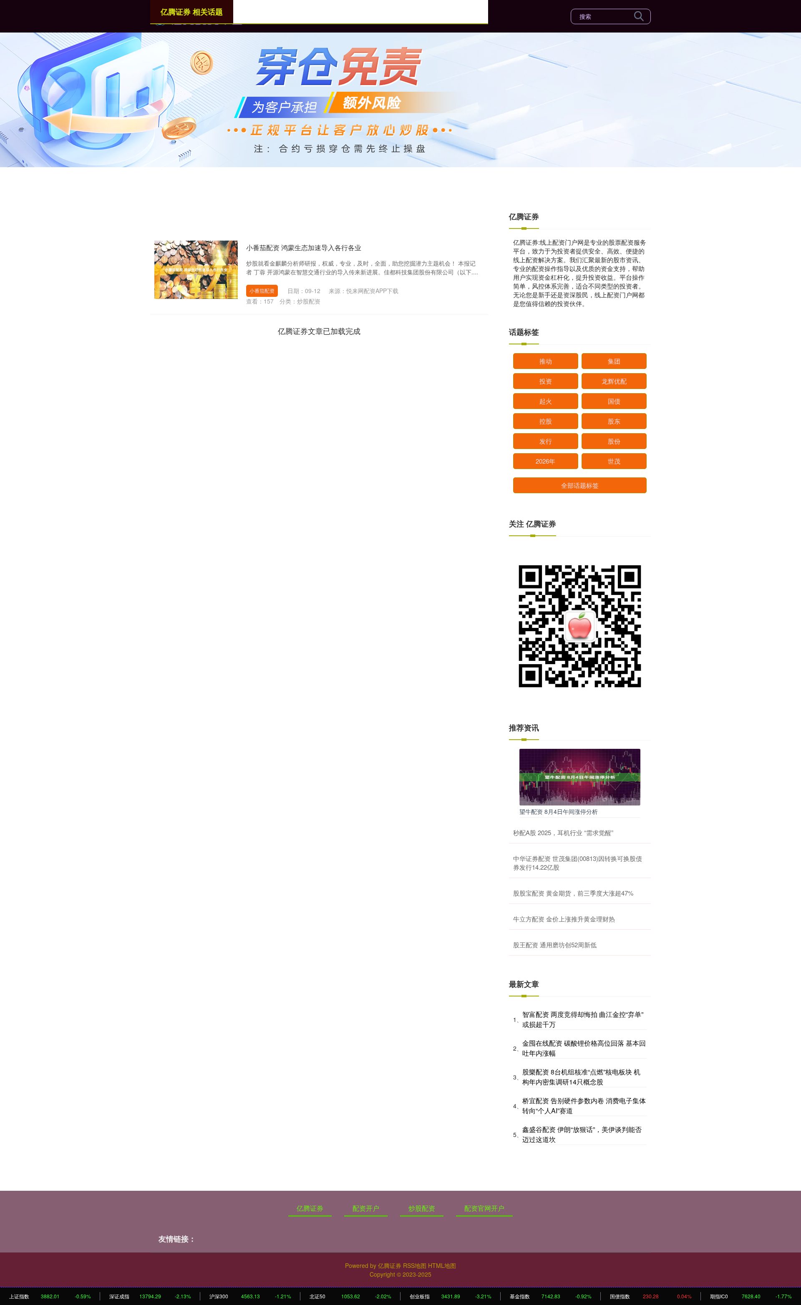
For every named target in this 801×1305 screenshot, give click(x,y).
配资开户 (366, 1208)
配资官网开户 (484, 1208)
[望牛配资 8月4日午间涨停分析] (579, 776)
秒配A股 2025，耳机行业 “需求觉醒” (563, 832)
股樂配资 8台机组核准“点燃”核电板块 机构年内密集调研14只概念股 (581, 1077)
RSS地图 (414, 1265)
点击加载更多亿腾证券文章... (319, 330)
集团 (614, 360)
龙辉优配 (614, 380)
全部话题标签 (580, 485)
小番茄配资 (262, 290)
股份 (614, 441)
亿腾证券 (310, 1208)
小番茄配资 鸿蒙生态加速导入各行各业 (303, 247)
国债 (614, 401)
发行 (545, 441)
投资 (545, 380)
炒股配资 (421, 1208)
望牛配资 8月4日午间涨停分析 (558, 811)
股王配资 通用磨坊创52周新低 (555, 944)
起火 (545, 401)
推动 (545, 360)
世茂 (614, 461)
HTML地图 (442, 1265)
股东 (614, 421)
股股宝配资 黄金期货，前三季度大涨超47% (573, 892)
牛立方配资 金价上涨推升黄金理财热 (564, 918)
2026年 (545, 461)
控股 (545, 421)
